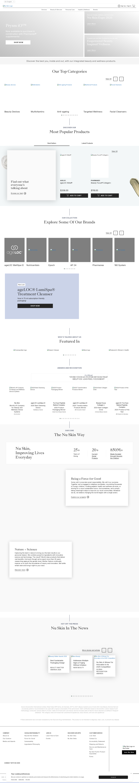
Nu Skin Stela (72, 738)
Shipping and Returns (96, 744)
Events (48, 738)
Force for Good (29, 738)
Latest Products (87, 143)
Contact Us (93, 738)
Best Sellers (52, 143)
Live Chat (92, 735)
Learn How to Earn (52, 735)
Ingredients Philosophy (32, 744)
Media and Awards (9, 741)
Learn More (91, 24)
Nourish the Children (31, 735)
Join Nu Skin (129, 752)
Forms (91, 756)
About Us (6, 735)
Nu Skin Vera (72, 735)
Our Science (7, 738)
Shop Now (35, 306)
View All (108, 79)
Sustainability (28, 741)
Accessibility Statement (97, 741)
